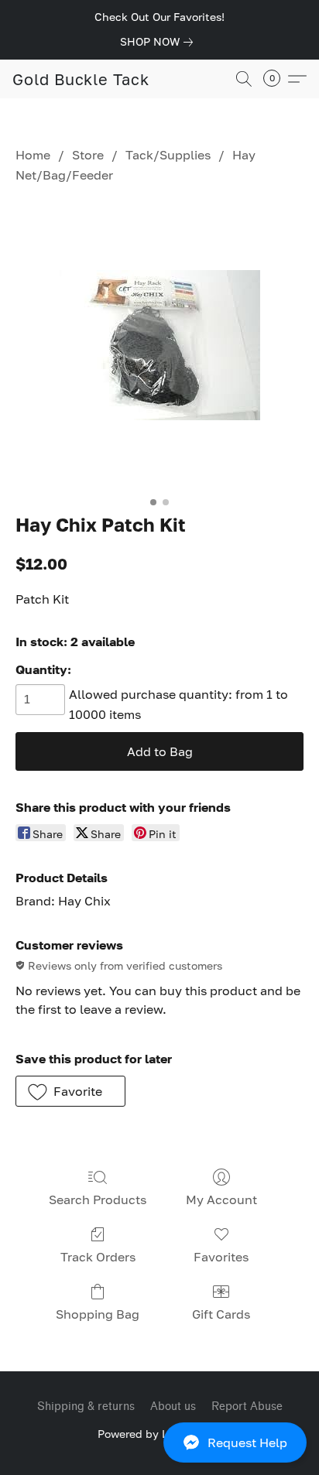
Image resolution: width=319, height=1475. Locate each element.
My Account (221, 1199)
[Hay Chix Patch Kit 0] (160, 345)
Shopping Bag (97, 1314)
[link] (159, 42)
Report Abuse (247, 1406)
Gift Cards (221, 1314)
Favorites (221, 1257)
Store (88, 155)
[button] (159, 1442)
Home (32, 155)
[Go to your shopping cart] (276, 79)
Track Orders (97, 1257)
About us (173, 1406)
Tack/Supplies (168, 155)
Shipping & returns (86, 1406)
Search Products (97, 1199)
